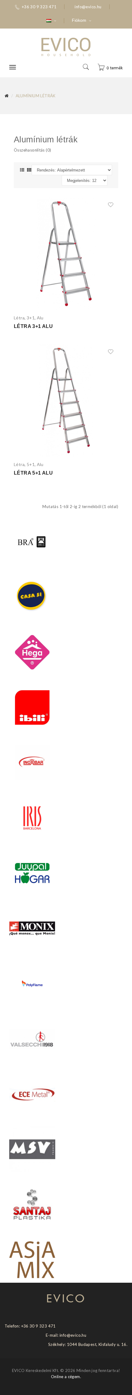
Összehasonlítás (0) (32, 150)
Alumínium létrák (36, 95)
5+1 (31, 464)
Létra (19, 317)
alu (40, 317)
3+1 (31, 317)
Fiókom (79, 20)
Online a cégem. (66, 1376)
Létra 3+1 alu (33, 326)
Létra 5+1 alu (33, 473)
